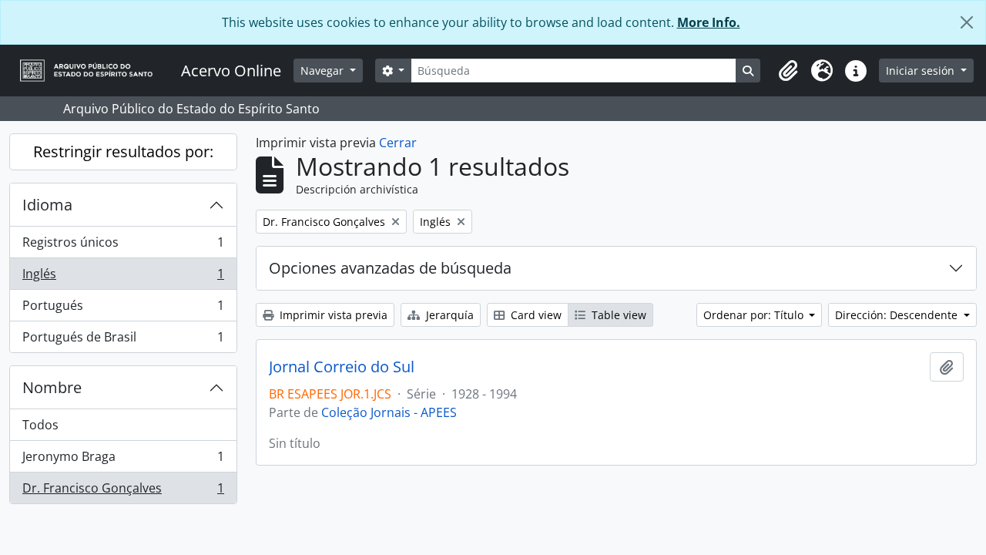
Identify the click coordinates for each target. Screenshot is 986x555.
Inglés (123, 277)
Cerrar (398, 142)
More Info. (708, 22)
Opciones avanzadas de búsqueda (390, 267)
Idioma (47, 204)
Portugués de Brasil (123, 340)
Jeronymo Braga (123, 460)
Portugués (123, 309)
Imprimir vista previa (332, 315)
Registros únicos (123, 246)
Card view (535, 315)
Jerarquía (448, 315)
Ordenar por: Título (755, 315)
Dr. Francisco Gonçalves (123, 491)
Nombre (52, 387)
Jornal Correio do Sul (341, 367)
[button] (788, 71)
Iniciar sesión (921, 70)
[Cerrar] (966, 22)
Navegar (323, 70)
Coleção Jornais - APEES (389, 412)
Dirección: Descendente (898, 315)
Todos (40, 424)
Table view (617, 315)
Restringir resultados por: (123, 151)
